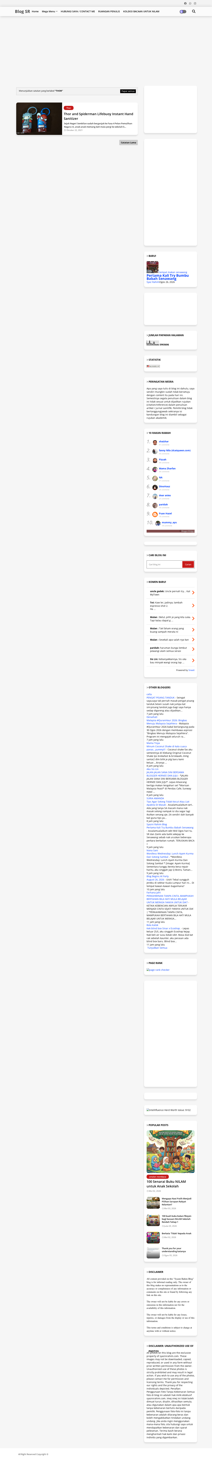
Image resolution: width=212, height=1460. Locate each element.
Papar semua (128, 91)
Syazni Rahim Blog (157, 824)
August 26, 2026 (155, 879)
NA (160, 477)
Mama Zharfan (167, 468)
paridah (163, 504)
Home (35, 11)
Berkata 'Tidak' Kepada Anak (176, 1233)
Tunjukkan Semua (157, 947)
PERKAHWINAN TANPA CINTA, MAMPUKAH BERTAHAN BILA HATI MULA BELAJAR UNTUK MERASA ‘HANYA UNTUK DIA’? (170, 899)
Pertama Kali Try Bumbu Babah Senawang (168, 277)
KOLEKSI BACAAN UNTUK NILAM (141, 11)
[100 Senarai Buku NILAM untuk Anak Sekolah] (171, 1151)
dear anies (165, 495)
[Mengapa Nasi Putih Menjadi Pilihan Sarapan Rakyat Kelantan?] (153, 1203)
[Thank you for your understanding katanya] (153, 1252)
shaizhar (164, 441)
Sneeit (191, 670)
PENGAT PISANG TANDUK (161, 697)
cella (149, 694)
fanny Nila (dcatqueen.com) (175, 450)
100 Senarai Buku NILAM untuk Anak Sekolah (166, 1183)
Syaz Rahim (153, 282)
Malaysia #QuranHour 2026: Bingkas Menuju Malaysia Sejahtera (167, 722)
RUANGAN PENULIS (109, 11)
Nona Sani (152, 850)
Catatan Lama (128, 142)
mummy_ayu (169, 522)
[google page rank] (158, 969)
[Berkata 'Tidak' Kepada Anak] (153, 1237)
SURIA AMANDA (155, 798)
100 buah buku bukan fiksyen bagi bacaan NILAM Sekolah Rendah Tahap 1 (176, 1218)
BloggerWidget (188, 531)
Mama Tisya (153, 743)
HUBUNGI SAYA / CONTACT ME (78, 11)
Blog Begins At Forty (158, 876)
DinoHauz (164, 486)
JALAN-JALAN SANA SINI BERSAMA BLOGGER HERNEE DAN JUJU (165, 774)
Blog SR (22, 11)
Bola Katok (152, 925)
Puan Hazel (165, 513)
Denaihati (152, 717)
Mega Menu (48, 11)
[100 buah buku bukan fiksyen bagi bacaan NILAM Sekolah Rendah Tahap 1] (153, 1220)
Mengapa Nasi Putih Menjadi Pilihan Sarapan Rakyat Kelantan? (176, 1201)
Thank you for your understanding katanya (174, 1250)
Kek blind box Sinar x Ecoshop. (164, 928)
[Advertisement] (95, 26)
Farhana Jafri (154, 892)
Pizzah (162, 459)
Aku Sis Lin (153, 769)
